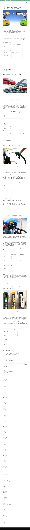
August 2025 (4, 386)
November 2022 (5, 426)
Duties (4, 486)
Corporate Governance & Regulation (7, 482)
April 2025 (4, 391)
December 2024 (5, 396)
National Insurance (5, 499)
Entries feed (4, 522)
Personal (4, 509)
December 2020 (5, 454)
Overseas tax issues (5, 505)
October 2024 (5, 398)
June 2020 (4, 461)
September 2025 (5, 385)
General (4, 493)
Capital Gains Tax (5, 479)
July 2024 (4, 402)
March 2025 (4, 392)
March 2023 (4, 421)
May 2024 (4, 404)
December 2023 (5, 410)
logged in (7, 70)
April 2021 (4, 449)
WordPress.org (5, 524)
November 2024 (5, 397)
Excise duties (4, 492)
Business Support (5, 476)
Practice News (5, 510)
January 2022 (4, 438)
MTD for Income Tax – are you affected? (8, 372)
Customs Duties (5, 485)
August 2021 (4, 444)
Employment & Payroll (12, 8)
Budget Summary (5, 474)
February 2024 (5, 408)
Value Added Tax (5, 516)
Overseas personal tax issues (7, 504)
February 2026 (5, 379)
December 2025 (5, 381)
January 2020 (4, 467)
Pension (4, 508)
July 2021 (4, 445)
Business (4, 475)
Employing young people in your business (8, 367)
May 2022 (4, 433)
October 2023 (5, 413)
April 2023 (4, 420)
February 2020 (5, 466)
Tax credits (4, 514)
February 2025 (5, 393)
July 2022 (4, 431)
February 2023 (5, 422)
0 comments (17, 8)
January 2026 (4, 380)
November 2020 (5, 455)
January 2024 (4, 409)
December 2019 (5, 468)
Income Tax (4, 496)
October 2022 (5, 427)
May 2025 (4, 390)
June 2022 (4, 432)
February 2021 (5, 451)
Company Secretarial (5, 480)
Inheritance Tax (5, 497)
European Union (5, 491)
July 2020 (4, 460)
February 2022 (5, 437)
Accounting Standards (6, 473)
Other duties (4, 502)
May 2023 (4, 419)
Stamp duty (4, 511)
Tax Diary (4, 515)
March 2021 (4, 450)
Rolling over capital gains (6, 370)
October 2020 (5, 456)
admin (4, 8)
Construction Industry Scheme (7, 481)
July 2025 (4, 387)
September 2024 (5, 399)
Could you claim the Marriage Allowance (8, 371)
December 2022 (5, 425)
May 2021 (4, 448)
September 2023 (5, 414)
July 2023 (4, 416)
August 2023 (4, 415)
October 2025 (5, 384)
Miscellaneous (5, 498)
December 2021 (5, 439)
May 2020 (4, 462)
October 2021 (5, 442)
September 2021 (5, 443)
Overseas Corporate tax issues (7, 503)
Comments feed (5, 523)
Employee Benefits (12, 75)
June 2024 (4, 403)
